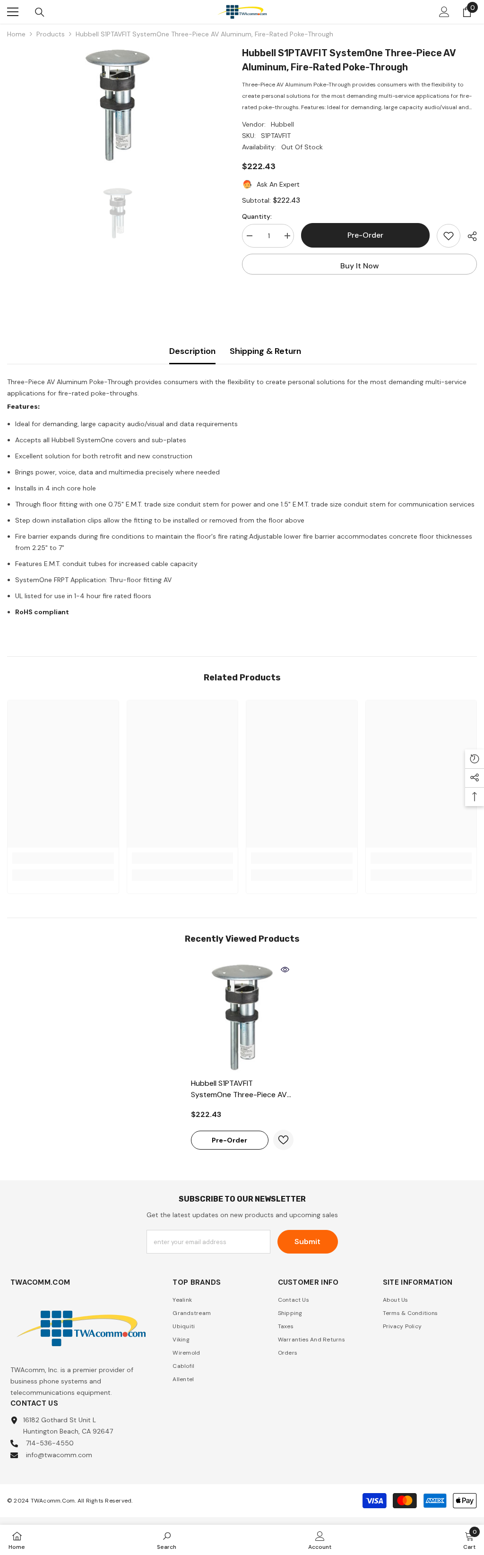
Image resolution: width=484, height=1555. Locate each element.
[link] (63, 858)
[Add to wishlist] (448, 236)
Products (50, 34)
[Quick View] (285, 969)
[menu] (12, 11)
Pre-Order (365, 235)
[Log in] (444, 12)
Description (192, 351)
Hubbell (282, 124)
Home (16, 34)
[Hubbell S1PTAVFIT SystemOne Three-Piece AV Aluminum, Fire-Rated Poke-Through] (242, 1017)
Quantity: (257, 216)
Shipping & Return (265, 351)
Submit (307, 1241)
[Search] (39, 12)
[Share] (468, 236)
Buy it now (359, 266)
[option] (117, 105)
